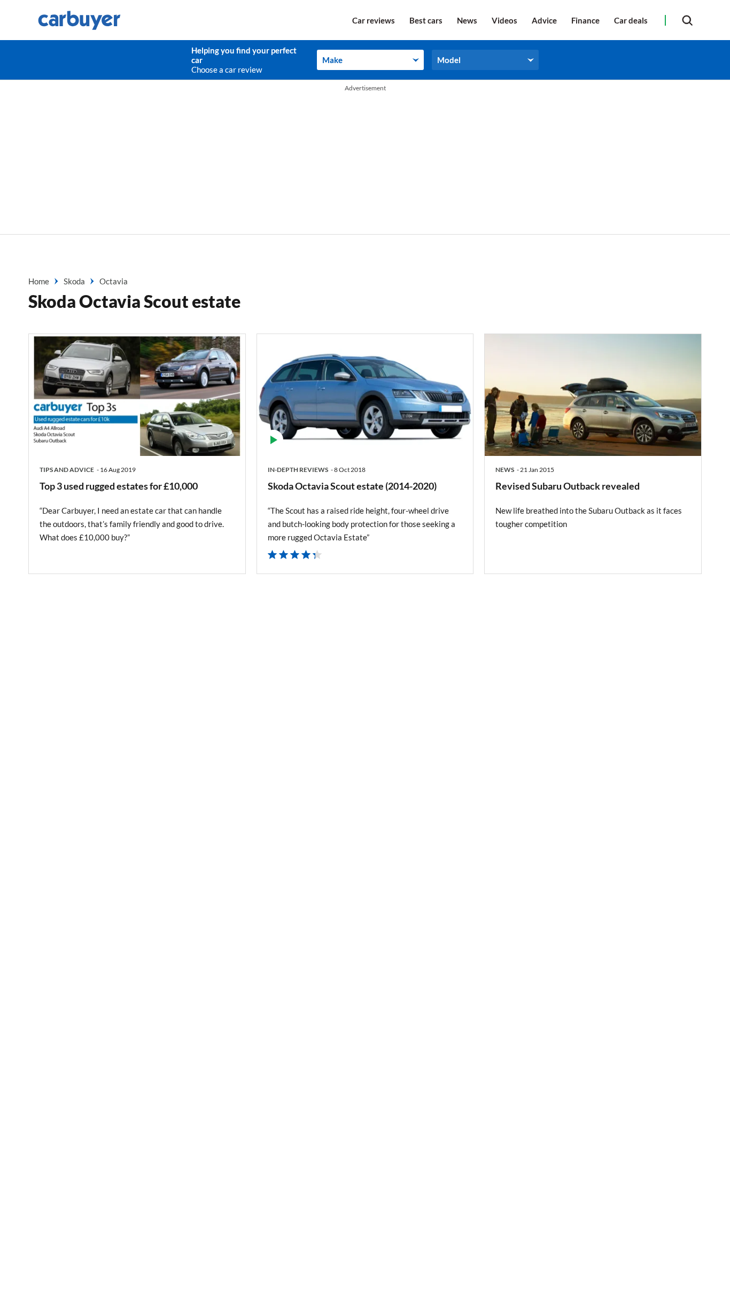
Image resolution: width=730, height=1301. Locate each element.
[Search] (687, 20)
